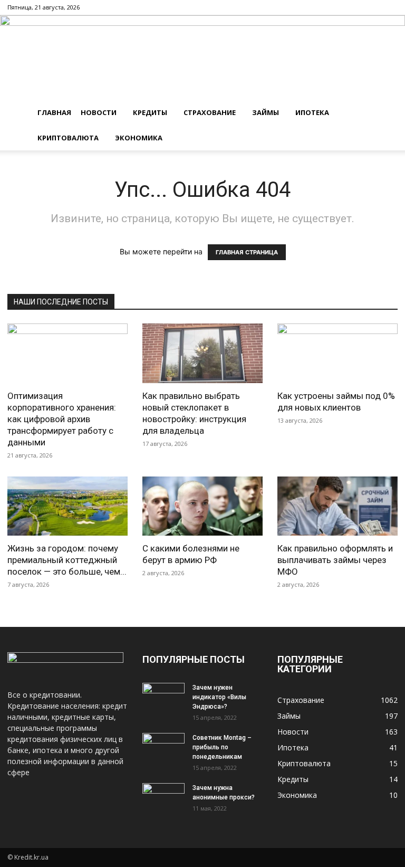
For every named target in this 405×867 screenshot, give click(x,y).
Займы (265, 112)
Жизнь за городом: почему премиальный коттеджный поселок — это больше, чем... (67, 560)
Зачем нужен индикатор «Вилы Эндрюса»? (219, 697)
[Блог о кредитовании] (202, 57)
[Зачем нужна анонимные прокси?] (163, 798)
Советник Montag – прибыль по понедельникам (222, 747)
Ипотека (312, 112)
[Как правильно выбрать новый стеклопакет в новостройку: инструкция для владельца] (202, 353)
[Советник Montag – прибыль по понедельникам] (163, 748)
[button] (385, 113)
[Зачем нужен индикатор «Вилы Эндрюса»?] (163, 697)
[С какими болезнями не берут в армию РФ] (202, 506)
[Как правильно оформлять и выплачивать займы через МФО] (337, 506)
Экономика (138, 137)
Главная (54, 112)
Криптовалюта (68, 137)
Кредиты (150, 112)
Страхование (210, 112)
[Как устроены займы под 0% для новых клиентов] (337, 353)
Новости (99, 112)
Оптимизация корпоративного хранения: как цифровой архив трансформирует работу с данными (61, 418)
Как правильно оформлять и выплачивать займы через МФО (335, 560)
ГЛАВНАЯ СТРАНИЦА (247, 252)
